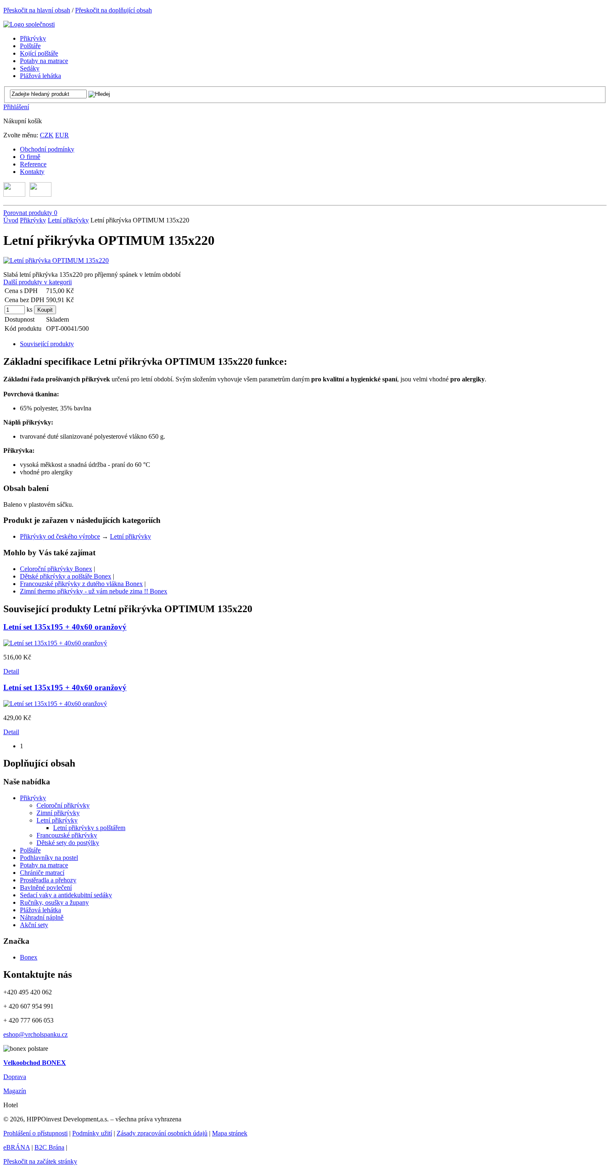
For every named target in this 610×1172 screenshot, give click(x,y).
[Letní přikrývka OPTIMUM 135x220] (56, 260)
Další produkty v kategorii (37, 282)
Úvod (10, 220)
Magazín (14, 1090)
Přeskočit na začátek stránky (40, 1161)
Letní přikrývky (68, 220)
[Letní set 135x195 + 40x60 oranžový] (55, 643)
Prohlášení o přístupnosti (35, 1133)
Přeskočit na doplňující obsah (113, 10)
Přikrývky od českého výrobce (60, 536)
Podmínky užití (92, 1133)
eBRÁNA (16, 1147)
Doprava (14, 1076)
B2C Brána (49, 1147)
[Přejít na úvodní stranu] (29, 24)
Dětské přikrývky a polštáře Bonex (65, 576)
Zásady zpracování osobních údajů (162, 1133)
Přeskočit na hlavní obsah (36, 10)
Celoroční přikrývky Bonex (56, 568)
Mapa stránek (229, 1133)
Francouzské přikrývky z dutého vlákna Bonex (81, 583)
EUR (62, 135)
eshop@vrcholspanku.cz (35, 1034)
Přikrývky (33, 220)
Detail (11, 671)
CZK (47, 135)
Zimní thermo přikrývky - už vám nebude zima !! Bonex (93, 591)
